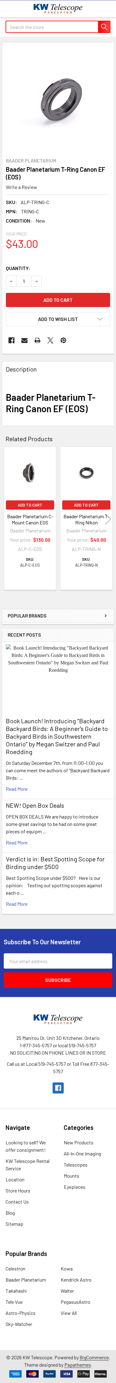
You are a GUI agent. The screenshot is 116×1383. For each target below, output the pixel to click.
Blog (10, 1213)
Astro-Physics (21, 1313)
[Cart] (106, 8)
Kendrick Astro (76, 1279)
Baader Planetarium (26, 1279)
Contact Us (17, 1201)
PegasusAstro (75, 1302)
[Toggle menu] (8, 8)
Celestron (15, 1268)
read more (17, 789)
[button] (58, 319)
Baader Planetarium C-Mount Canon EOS (30, 519)
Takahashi (16, 1291)
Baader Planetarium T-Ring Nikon (86, 519)
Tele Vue (14, 1302)
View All (69, 1313)
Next (108, 519)
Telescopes (76, 1165)
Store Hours (18, 1190)
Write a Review (21, 187)
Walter (67, 1291)
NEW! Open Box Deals (35, 805)
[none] (58, 98)
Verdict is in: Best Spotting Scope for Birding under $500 (55, 862)
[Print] (37, 340)
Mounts (71, 1176)
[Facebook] (11, 340)
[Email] (24, 340)
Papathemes (77, 1365)
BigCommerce (94, 1357)
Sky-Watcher (19, 1324)
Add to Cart (30, 505)
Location (15, 1179)
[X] (50, 340)
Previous (8, 519)
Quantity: (18, 268)
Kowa (67, 1268)
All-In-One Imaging (82, 1153)
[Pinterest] (63, 340)
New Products (78, 1142)
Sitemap (14, 1224)
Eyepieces (74, 1187)
